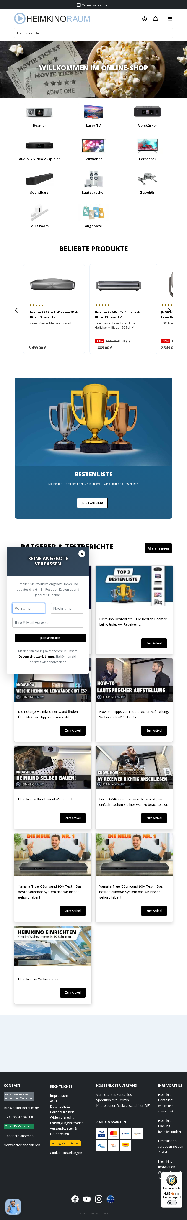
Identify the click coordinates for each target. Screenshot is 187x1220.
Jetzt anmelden (50, 638)
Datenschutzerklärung (36, 656)
